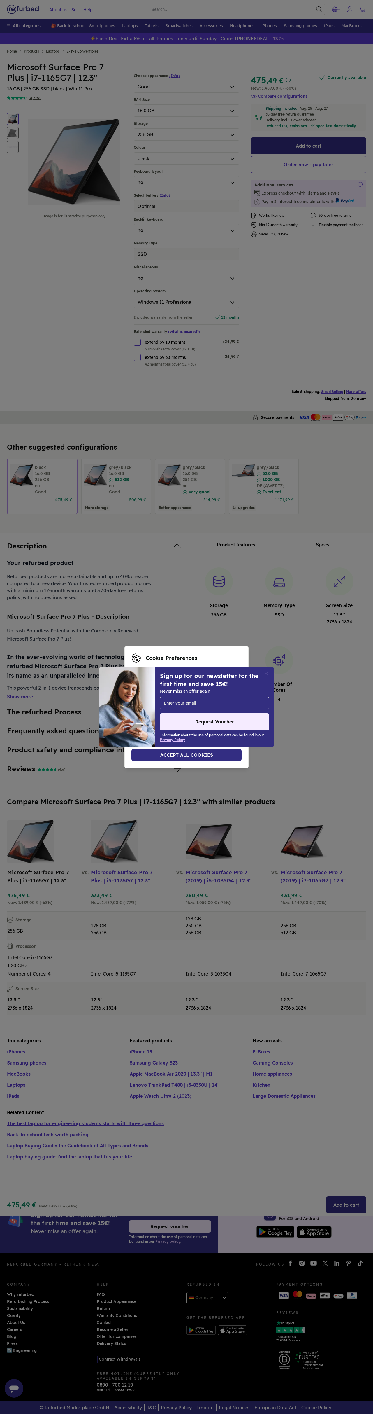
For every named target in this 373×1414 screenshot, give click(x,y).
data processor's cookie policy (162, 713)
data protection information (160, 707)
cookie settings (147, 701)
